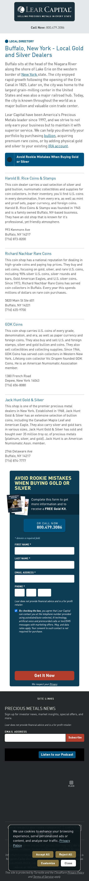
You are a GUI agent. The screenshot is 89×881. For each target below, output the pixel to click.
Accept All (43, 854)
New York (29, 75)
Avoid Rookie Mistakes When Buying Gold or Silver (47, 159)
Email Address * (25, 573)
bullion (49, 136)
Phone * (20, 586)
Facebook (15, 771)
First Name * (23, 545)
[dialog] (44, 848)
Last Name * (22, 558)
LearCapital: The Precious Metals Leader (44, 9)
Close (68, 863)
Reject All (65, 854)
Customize (48, 863)
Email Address (16, 749)
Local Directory (21, 41)
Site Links (45, 699)
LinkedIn (22, 771)
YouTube (34, 771)
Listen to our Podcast (57, 771)
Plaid (71, 800)
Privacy (53, 684)
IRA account (58, 146)
